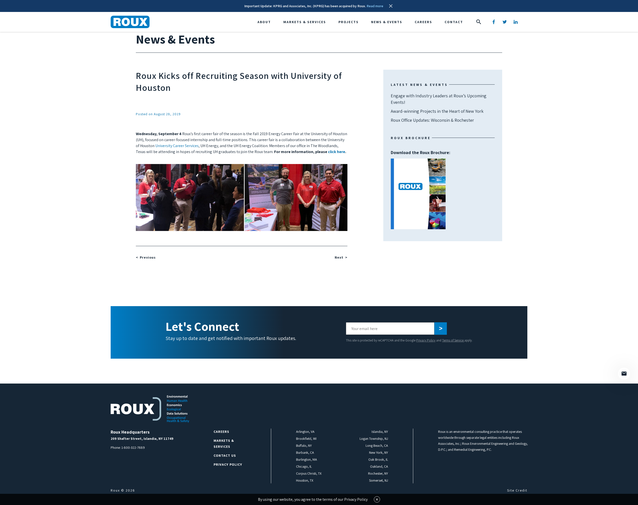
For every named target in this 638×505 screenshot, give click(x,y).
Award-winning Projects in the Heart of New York (437, 111)
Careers (423, 22)
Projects (348, 22)
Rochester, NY (378, 473)
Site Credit (517, 490)
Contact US (225, 455)
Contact (454, 22)
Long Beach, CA (377, 445)
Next (339, 257)
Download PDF (418, 194)
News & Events (386, 22)
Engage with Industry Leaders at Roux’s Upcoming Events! (438, 99)
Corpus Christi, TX (308, 473)
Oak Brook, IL (378, 459)
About (264, 22)
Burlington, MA (306, 459)
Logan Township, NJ (374, 438)
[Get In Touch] (624, 374)
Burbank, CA (305, 452)
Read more (375, 6)
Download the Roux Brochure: (420, 173)
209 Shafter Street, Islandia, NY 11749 (142, 438)
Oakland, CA (379, 466)
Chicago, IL (304, 466)
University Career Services (177, 145)
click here (336, 151)
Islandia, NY (380, 431)
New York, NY (378, 452)
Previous (148, 257)
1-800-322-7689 (133, 447)
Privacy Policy (425, 340)
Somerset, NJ (378, 480)
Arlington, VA (305, 431)
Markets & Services (304, 22)
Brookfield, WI (306, 438)
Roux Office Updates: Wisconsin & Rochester (432, 120)
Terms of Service (453, 340)
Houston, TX (304, 480)
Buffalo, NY (304, 445)
